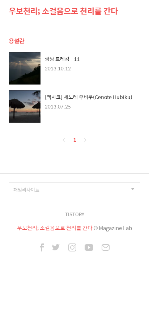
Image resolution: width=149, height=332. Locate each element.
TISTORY (74, 214)
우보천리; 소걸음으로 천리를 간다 (63, 11)
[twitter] (56, 248)
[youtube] (89, 248)
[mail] (106, 248)
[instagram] (72, 248)
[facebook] (42, 248)
